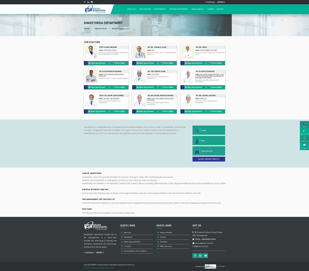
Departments (101, 28)
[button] (132, 9)
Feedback (128, 237)
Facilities (163, 242)
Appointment (304, 134)
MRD (304, 148)
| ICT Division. (220, 266)
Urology (203, 130)
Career (210, 9)
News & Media (166, 232)
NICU (203, 140)
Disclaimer (87, 268)
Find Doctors (145, 9)
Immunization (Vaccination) (135, 251)
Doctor (304, 126)
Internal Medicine (207, 151)
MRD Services (166, 246)
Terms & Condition (98, 268)
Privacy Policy (110, 268)
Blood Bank (304, 141)
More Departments (208, 159)
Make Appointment (97, 63)
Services (127, 232)
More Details (120, 63)
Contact (220, 9)
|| (109, 63)
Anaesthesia (117, 28)
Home (86, 28)
